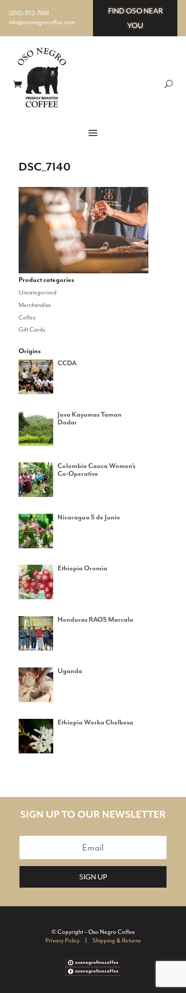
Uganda (70, 671)
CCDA (67, 363)
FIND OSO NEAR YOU (135, 18)
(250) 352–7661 (29, 13)
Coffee (27, 317)
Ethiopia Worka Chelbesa (95, 723)
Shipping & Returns (117, 940)
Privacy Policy (62, 940)
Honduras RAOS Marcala (95, 620)
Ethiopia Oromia (82, 568)
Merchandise (35, 305)
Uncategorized (38, 292)
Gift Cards (32, 329)
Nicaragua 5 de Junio (89, 518)
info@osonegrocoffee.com (42, 22)
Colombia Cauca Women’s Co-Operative (96, 470)
